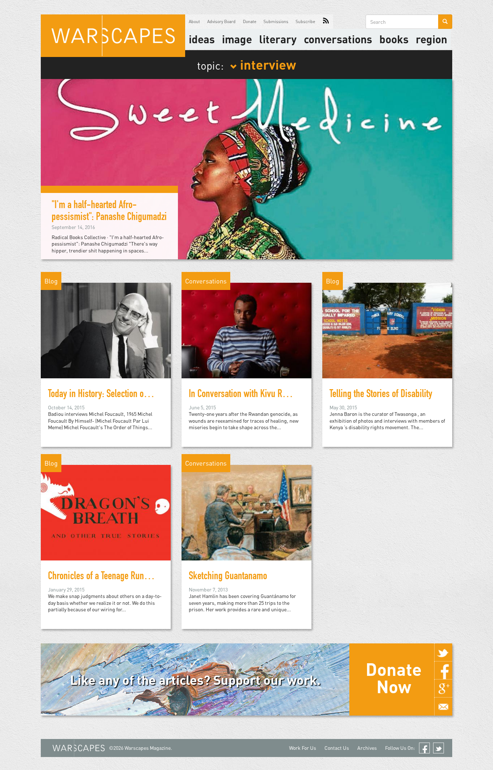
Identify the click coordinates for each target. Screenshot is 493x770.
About (194, 21)
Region (431, 38)
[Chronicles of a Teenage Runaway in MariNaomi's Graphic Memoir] (106, 512)
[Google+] (443, 688)
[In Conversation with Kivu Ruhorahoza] (246, 330)
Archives (367, 748)
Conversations (338, 38)
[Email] (443, 707)
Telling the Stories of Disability (381, 395)
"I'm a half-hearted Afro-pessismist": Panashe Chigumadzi (109, 212)
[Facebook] (443, 670)
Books (394, 38)
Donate (249, 21)
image (237, 38)
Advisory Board (221, 21)
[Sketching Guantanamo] (246, 512)
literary (278, 38)
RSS (326, 21)
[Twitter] (443, 652)
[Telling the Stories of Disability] (387, 330)
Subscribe (305, 21)
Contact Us (336, 748)
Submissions (275, 21)
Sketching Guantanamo (228, 577)
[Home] (113, 35)
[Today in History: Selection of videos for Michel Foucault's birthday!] (106, 330)
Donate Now (394, 677)
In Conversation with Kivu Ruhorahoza (253, 395)
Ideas (202, 38)
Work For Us (302, 748)
